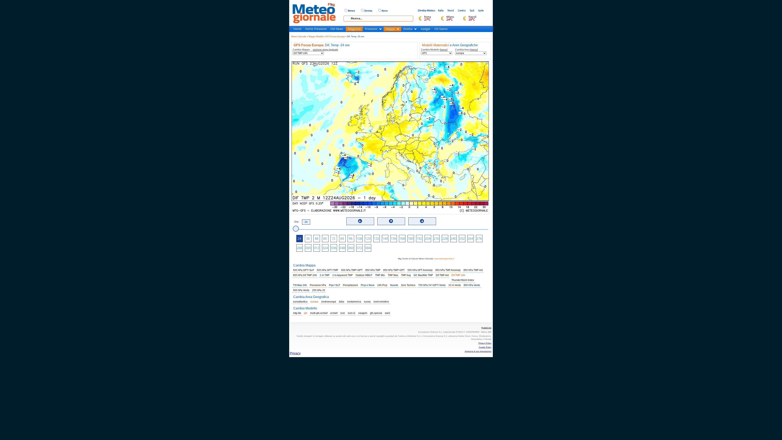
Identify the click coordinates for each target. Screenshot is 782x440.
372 (359, 248)
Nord (451, 10)
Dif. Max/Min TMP (423, 275)
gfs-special (376, 313)
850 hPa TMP (372, 270)
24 (299, 239)
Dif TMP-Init (442, 275)
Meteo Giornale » (299, 36)
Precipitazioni (350, 285)
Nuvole (394, 285)
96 (351, 239)
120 (368, 239)
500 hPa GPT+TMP (327, 270)
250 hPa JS (318, 290)
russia (367, 301)
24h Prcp (382, 285)
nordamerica (354, 301)
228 (445, 239)
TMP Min (380, 275)
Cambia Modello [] (434, 49)
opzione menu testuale (325, 49)
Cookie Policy (485, 347)
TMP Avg (406, 275)
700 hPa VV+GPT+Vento (432, 285)
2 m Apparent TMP (342, 275)
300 (308, 248)
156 (393, 239)
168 (402, 239)
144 (385, 239)
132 (376, 239)
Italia (441, 10)
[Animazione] (391, 221)
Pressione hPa (318, 285)
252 (462, 239)
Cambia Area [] (466, 49)
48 (316, 239)
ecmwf (333, 313)
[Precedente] (360, 221)
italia (341, 301)
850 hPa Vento (472, 285)
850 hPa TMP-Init (473, 270)
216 (436, 239)
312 (316, 248)
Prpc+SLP (334, 285)
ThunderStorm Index (462, 280)
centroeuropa (328, 301)
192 (419, 239)
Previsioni (371, 29)
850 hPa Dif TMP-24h (305, 275)
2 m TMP (324, 275)
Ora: (296, 221)
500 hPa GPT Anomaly (420, 270)
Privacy (295, 353)
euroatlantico (300, 301)
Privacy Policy (485, 343)
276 (479, 239)
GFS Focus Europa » (335, 36)
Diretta (407, 29)
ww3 (387, 313)
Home (297, 29)
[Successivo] (422, 221)
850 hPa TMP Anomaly (448, 270)
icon (342, 313)
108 (359, 239)
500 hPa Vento (301, 290)
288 (299, 248)
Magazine (354, 29)
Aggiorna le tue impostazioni (478, 351)
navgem (362, 313)
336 (333, 248)
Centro (462, 10)
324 (325, 248)
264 (470, 239)
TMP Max (393, 275)
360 (351, 248)
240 (453, 239)
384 (368, 248)
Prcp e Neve (368, 285)
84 (342, 239)
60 (325, 239)
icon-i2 (351, 313)
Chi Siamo (441, 29)
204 (428, 239)
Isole (481, 10)
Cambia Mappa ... (315, 49)
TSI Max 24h (300, 285)
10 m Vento (454, 285)
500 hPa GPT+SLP (303, 270)
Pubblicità (486, 328)
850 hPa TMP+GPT (394, 270)
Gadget (425, 29)
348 (342, 248)
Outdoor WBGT (364, 275)
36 (308, 239)
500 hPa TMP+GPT (351, 270)
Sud (472, 10)
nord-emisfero (381, 301)
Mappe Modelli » (317, 36)
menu (443, 49)
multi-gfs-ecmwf (318, 313)
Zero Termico (408, 285)
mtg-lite (297, 313)
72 (333, 239)
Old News (336, 29)
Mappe (390, 29)
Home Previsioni (316, 29)
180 (410, 239)
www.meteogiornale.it (444, 258)
